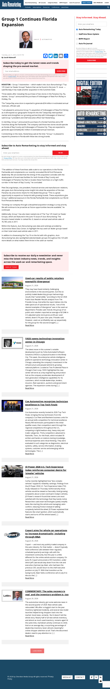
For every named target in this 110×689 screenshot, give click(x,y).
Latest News (64, 7)
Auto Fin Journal (75, 2)
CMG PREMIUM (98, 2)
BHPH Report (63, 2)
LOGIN (107, 2)
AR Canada (42, 2)
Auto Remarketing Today (90, 29)
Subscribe (61, 71)
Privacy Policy (12, 76)
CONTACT (80, 677)
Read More (29, 325)
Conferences (55, 7)
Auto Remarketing (31, 2)
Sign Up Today (11, 267)
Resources (46, 7)
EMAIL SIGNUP (86, 2)
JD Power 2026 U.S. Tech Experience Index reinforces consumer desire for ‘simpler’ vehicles (45, 470)
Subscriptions (37, 7)
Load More (37, 651)
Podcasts (28, 7)
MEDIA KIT (67, 677)
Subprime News (52, 2)
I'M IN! (60, 153)
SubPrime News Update (89, 34)
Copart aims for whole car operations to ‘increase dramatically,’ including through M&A (46, 533)
